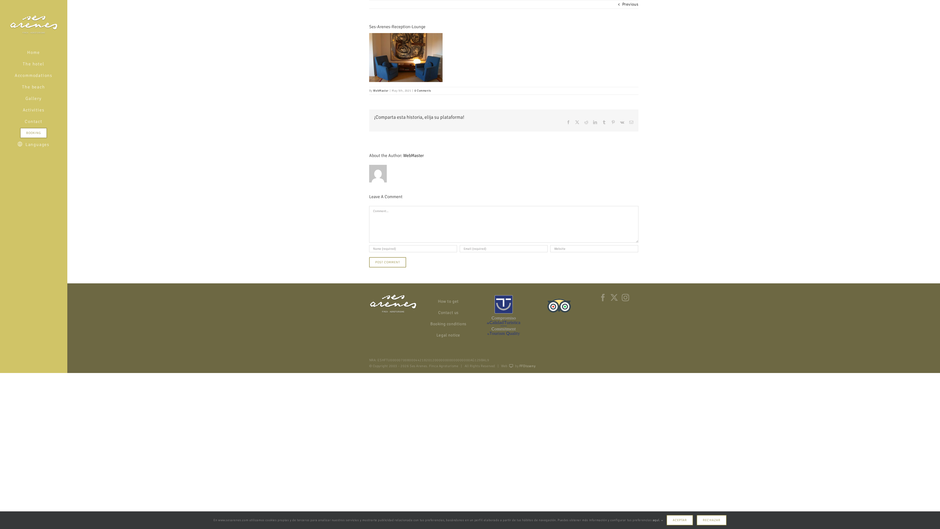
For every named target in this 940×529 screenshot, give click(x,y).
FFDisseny (527, 366)
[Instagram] (625, 297)
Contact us (448, 312)
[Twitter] (614, 297)
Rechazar (711, 520)
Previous (630, 4)
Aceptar (680, 520)
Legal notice (448, 335)
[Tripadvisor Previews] (559, 297)
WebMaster (380, 91)
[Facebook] (603, 297)
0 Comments (422, 91)
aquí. (657, 520)
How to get (448, 301)
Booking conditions (448, 323)
